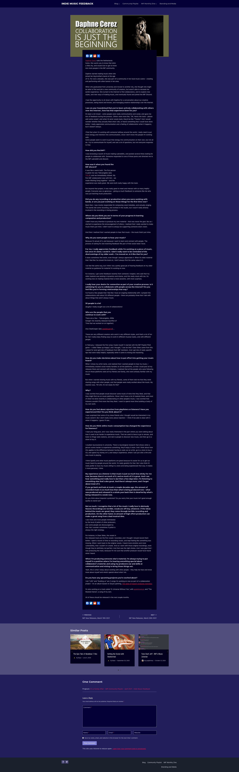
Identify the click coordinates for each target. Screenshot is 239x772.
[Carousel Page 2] (121, 670)
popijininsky (149, 660)
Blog (144, 762)
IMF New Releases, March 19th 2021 (96, 616)
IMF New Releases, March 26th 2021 (143, 616)
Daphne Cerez (90, 61)
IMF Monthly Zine (170, 762)
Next (167, 651)
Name (86, 733)
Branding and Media (168, 4)
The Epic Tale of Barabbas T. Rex (85, 654)
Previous (71, 651)
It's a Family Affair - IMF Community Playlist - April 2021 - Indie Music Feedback (120, 689)
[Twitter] (66, 761)
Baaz (79, 657)
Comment (87, 707)
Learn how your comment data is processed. (129, 749)
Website (137, 733)
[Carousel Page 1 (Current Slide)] (118, 670)
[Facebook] (63, 761)
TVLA (87, 175)
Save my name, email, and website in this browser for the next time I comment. (111, 738)
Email (111, 733)
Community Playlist (130, 4)
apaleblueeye (107, 329)
